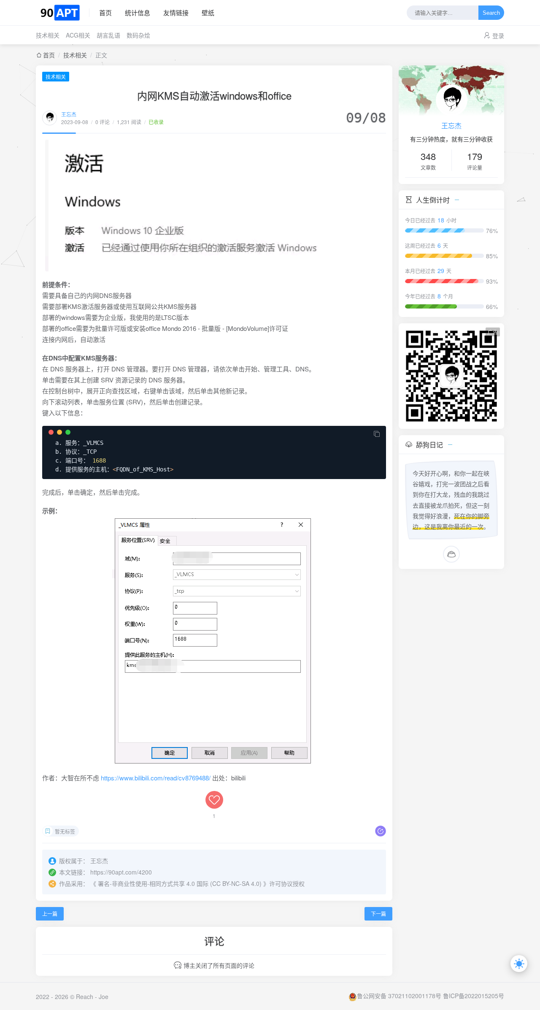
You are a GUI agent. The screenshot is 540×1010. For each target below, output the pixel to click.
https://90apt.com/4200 (121, 872)
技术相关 (47, 35)
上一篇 (49, 913)
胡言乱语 (108, 35)
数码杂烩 (138, 35)
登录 (498, 35)
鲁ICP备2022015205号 (473, 995)
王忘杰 (68, 114)
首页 (105, 12)
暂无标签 (65, 831)
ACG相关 (78, 35)
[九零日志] (62, 12)
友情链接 (176, 12)
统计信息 (137, 12)
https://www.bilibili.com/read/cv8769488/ (156, 777)
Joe (103, 996)
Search (491, 13)
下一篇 (378, 913)
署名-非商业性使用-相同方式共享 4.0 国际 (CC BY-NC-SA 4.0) (180, 883)
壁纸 (208, 12)
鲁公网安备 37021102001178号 (399, 995)
